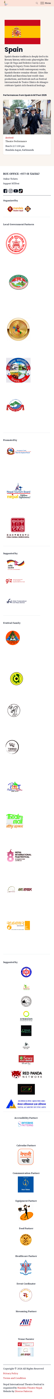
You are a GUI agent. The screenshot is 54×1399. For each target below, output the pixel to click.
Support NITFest (11, 183)
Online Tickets (10, 179)
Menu (48, 3)
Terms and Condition (14, 1378)
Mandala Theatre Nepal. (30, 1387)
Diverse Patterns (23, 1391)
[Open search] (37, 3)
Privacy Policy (10, 1373)
